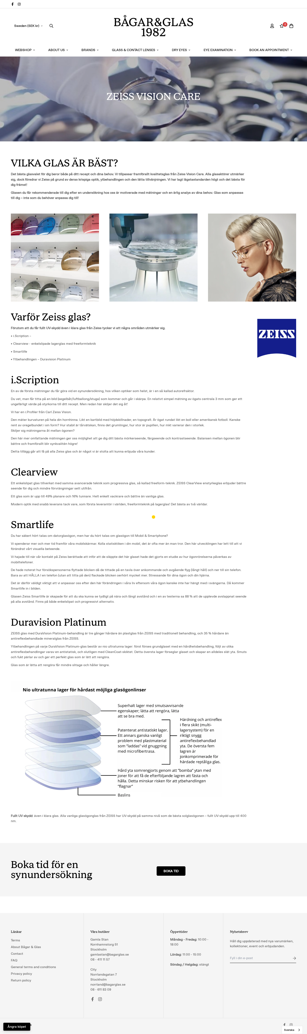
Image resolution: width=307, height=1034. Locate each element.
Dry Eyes (179, 50)
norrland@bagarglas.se (108, 984)
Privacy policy (21, 974)
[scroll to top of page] (299, 1011)
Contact (17, 954)
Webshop (23, 50)
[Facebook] (12, 4)
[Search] (51, 25)
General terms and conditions (33, 967)
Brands (88, 50)
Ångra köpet (17, 1027)
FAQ (14, 960)
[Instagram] (19, 4)
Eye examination (218, 50)
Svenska (289, 1029)
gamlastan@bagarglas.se (109, 954)
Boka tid (171, 871)
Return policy (21, 980)
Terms (15, 940)
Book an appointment (269, 50)
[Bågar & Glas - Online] (153, 25)
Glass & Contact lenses (133, 50)
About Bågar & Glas (26, 947)
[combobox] (292, 1030)
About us (56, 50)
